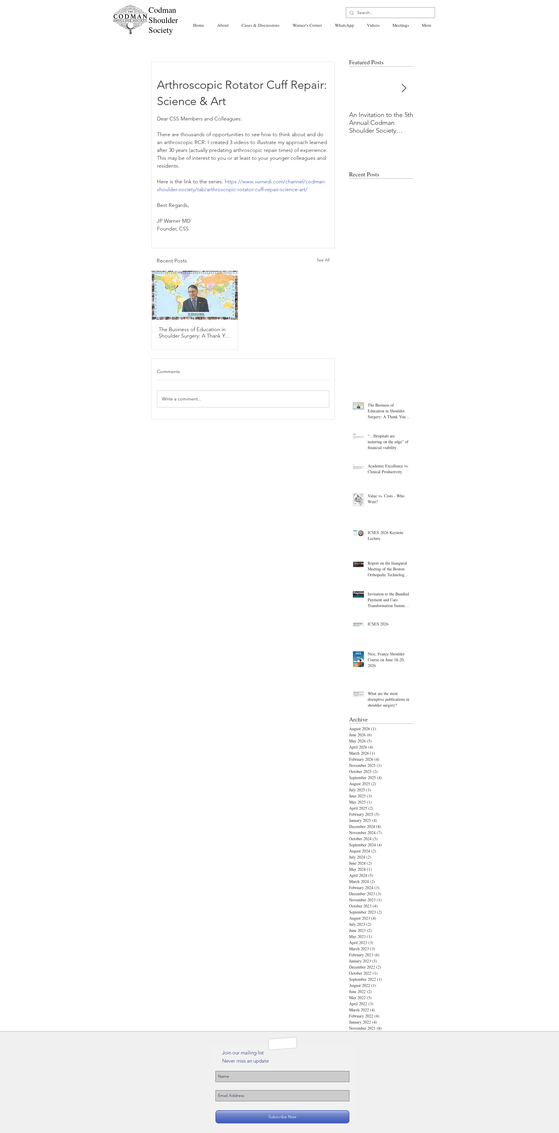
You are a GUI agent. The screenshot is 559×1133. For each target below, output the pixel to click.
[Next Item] (403, 88)
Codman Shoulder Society (163, 19)
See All (323, 260)
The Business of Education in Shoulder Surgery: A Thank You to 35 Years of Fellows (195, 332)
